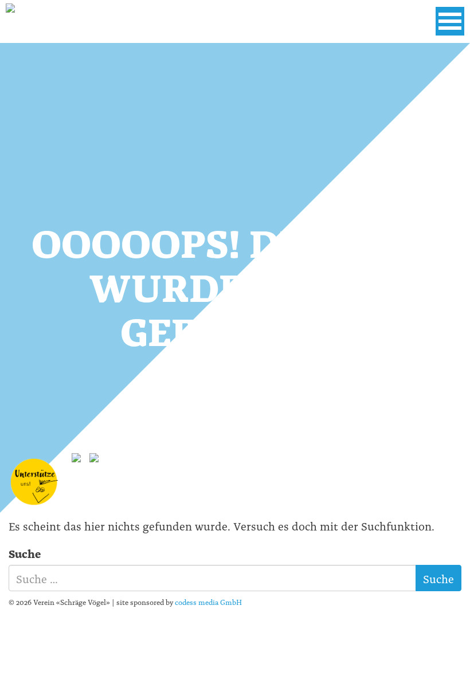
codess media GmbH (208, 601)
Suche (25, 553)
